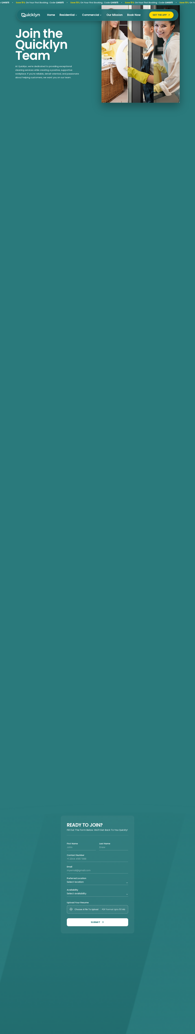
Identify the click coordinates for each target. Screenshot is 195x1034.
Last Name (104, 843)
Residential (67, 15)
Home (51, 15)
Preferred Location (76, 878)
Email (69, 866)
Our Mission (114, 15)
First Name (72, 843)
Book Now (134, 15)
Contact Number (75, 855)
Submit (95, 922)
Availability (72, 889)
